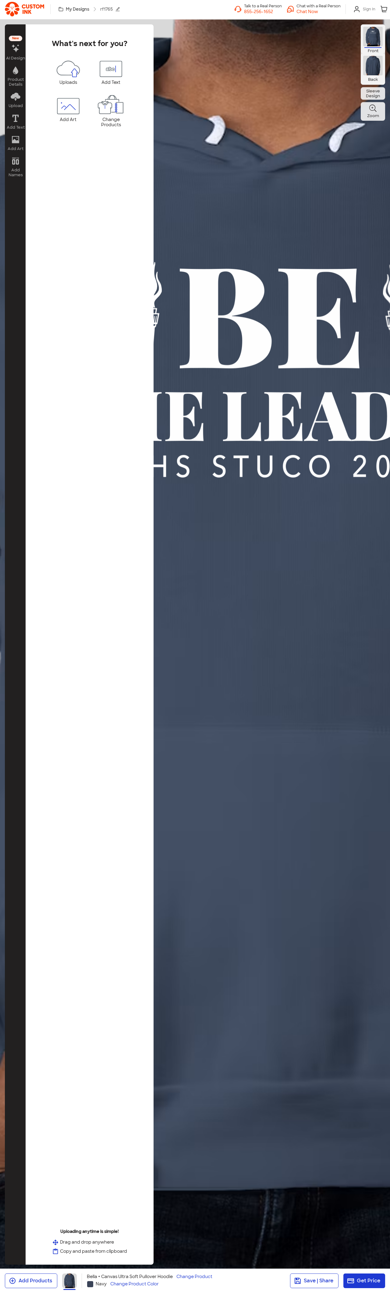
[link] (24, 9)
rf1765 (106, 9)
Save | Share (318, 1280)
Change (194, 1276)
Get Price (368, 1280)
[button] (318, 11)
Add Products (35, 1280)
